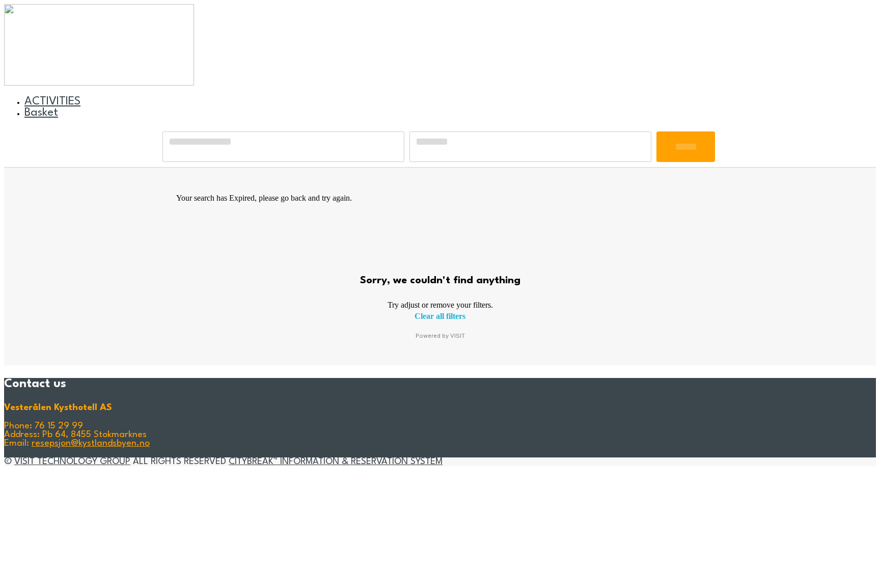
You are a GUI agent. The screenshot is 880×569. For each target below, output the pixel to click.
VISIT (457, 335)
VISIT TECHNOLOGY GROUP (72, 461)
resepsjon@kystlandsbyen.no (91, 443)
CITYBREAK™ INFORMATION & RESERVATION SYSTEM (336, 461)
